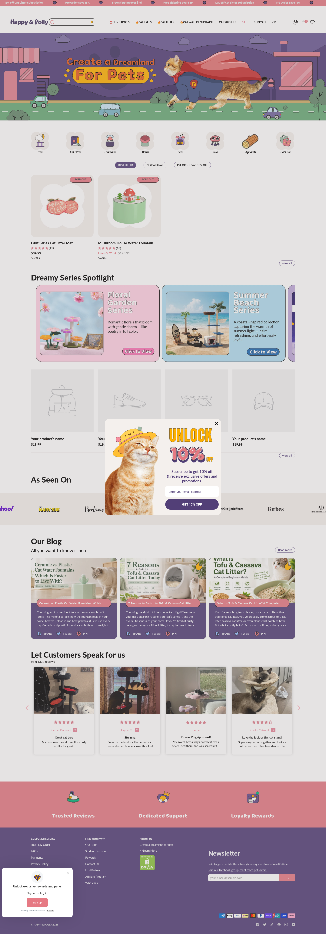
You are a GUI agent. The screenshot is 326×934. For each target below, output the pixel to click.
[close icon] (216, 423)
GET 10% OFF (192, 504)
